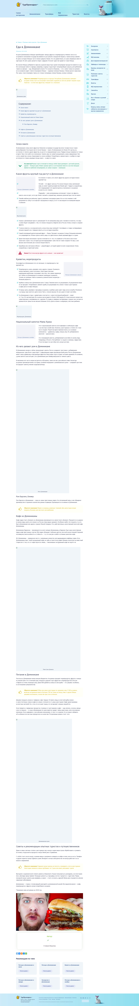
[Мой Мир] (24, 953)
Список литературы (43, 999)
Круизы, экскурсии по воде (99, 69)
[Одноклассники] (22, 953)
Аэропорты (99, 50)
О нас (49, 999)
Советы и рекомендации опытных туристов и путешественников (41, 136)
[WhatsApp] (26, 953)
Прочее (99, 94)
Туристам (75, 14)
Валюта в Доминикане (72, 965)
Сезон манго (24, 108)
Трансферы (49, 14)
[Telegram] (17, 953)
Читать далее (24, 971)
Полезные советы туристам (29, 42)
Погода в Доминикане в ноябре (72, 981)
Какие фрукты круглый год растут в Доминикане (36, 111)
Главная (19, 42)
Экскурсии (99, 46)
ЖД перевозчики (62, 14)
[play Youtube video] (49, 912)
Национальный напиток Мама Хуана (32, 117)
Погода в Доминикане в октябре (26, 337)
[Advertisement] (69, 29)
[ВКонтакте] (19, 953)
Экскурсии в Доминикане (46, 981)
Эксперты (58, 999)
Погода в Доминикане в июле (26, 966)
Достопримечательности (99, 61)
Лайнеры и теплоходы (99, 64)
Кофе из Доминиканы (27, 129)
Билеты (86, 14)
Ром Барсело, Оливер (30, 124)
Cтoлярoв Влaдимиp (49, 946)
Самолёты (99, 90)
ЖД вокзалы (99, 57)
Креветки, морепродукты (28, 114)
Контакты (74, 997)
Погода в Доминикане (49, 965)
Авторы (53, 999)
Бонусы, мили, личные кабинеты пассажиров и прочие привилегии (99, 109)
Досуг (99, 103)
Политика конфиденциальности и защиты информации (51, 997)
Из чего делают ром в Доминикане (31, 120)
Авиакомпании (35, 14)
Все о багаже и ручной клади (99, 99)
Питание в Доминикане (28, 133)
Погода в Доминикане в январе (26, 981)
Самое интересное (20, 14)
